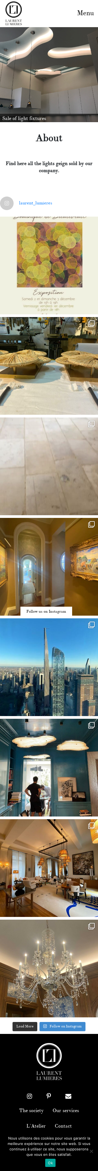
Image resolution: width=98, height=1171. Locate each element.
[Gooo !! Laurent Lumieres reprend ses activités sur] (49, 667)
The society (31, 1110)
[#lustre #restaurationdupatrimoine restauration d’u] (49, 968)
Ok (50, 1163)
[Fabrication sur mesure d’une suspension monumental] (49, 868)
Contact (63, 1126)
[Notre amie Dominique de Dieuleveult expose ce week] (49, 265)
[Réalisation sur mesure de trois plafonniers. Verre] (49, 767)
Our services (66, 1110)
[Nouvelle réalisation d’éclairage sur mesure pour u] (49, 466)
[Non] (91, 1151)
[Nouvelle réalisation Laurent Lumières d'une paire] (49, 366)
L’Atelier (36, 1126)
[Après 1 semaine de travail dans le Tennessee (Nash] (49, 567)
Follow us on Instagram (46, 611)
